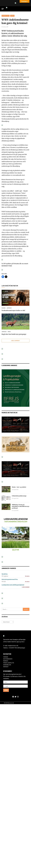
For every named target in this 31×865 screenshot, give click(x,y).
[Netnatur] (17, 8)
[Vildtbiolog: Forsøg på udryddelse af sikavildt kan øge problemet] (6, 507)
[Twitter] (15, 697)
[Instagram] (18, 697)
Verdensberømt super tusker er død (13, 310)
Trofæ (12, 15)
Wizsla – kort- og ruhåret (19, 487)
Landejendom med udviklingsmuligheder (13, 585)
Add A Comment (15, 340)
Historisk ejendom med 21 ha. (10, 579)
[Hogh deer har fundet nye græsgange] (15, 322)
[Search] (29, 9)
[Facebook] (13, 697)
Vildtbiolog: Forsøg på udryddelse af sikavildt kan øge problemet (20, 506)
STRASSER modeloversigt (19, 496)
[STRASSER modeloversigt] (6, 498)
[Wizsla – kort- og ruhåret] (6, 489)
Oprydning (4, 574)
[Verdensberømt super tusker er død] (15, 298)
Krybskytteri (5, 15)
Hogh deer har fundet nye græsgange (14, 334)
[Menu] (3, 9)
